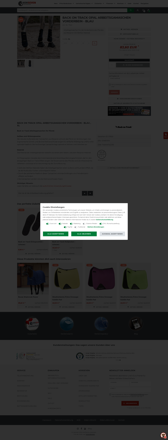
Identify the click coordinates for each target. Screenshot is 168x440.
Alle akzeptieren (55, 234)
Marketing (77, 223)
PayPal (69, 227)
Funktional (81, 227)
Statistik (65, 223)
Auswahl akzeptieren (112, 234)
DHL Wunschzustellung (111, 223)
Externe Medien (91, 223)
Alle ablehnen (84, 234)
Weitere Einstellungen (95, 227)
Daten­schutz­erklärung (104, 220)
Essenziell (53, 223)
